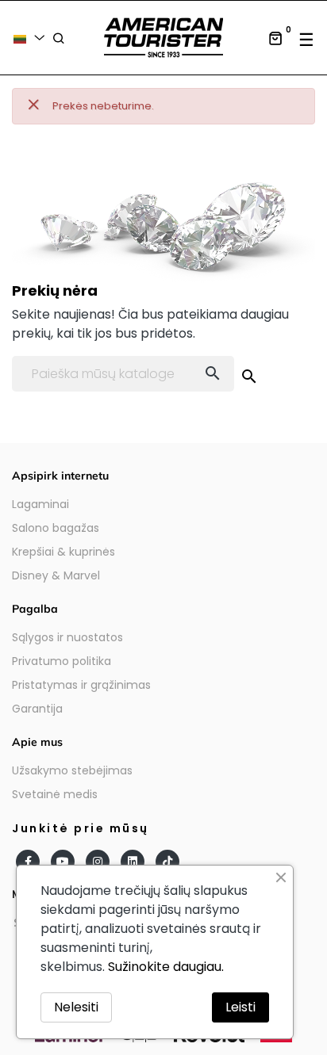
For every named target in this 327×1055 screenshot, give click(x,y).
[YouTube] (63, 861)
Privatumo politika (61, 661)
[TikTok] (167, 861)
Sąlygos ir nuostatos (67, 637)
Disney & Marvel (56, 575)
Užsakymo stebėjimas (72, 770)
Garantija (37, 709)
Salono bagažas (55, 528)
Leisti (240, 1007)
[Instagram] (98, 861)
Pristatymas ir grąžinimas (81, 685)
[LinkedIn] (132, 861)
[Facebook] (28, 861)
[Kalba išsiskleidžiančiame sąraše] (32, 37)
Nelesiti (76, 1007)
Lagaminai (40, 504)
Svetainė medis (55, 794)
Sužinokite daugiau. (166, 967)
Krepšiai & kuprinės (63, 552)
